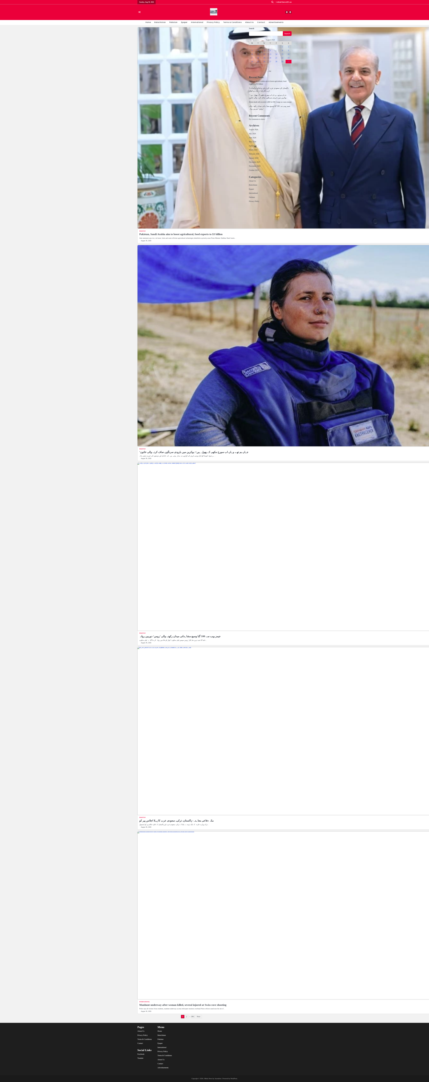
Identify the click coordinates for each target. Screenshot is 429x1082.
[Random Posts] (139, 12)
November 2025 (254, 166)
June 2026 (252, 138)
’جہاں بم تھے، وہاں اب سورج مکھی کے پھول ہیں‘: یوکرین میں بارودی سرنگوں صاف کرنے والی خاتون (193, 452)
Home (148, 22)
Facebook (140, 1054)
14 (276, 54)
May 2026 (252, 142)
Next (198, 1017)
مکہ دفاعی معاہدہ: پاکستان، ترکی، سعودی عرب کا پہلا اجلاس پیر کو (176, 820)
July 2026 (252, 134)
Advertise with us (284, 2)
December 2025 (254, 162)
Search (251, 28)
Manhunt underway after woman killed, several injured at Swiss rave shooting (182, 1004)
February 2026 (254, 154)
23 (288, 58)
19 (264, 58)
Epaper (184, 22)
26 (264, 61)
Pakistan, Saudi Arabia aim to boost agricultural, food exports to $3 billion (181, 234)
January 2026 (253, 158)
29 (282, 61)
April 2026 (253, 146)
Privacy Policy (213, 22)
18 (258, 58)
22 (282, 58)
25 (258, 61)
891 (192, 1017)
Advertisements (276, 22)
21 (276, 58)
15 (282, 54)
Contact (261, 22)
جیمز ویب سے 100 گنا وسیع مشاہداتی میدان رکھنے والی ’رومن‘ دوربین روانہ (180, 636)
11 (258, 54)
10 (252, 54)
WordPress (233, 1078)
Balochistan (160, 22)
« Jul (269, 71)
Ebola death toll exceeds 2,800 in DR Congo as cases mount (270, 102)
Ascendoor (218, 1078)
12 (264, 54)
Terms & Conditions (232, 22)
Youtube (140, 1058)
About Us (249, 22)
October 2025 (254, 170)
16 (288, 54)
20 (270, 58)
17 (252, 58)
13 (270, 54)
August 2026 (253, 130)
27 (270, 61)
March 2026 (253, 150)
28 (276, 61)
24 (252, 61)
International (197, 22)
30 (288, 61)
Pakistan (173, 22)
